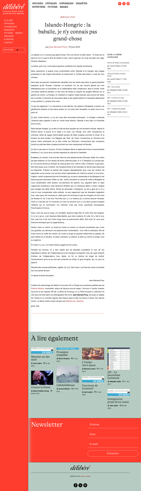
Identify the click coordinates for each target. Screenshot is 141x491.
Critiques (9, 24)
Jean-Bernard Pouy (58, 47)
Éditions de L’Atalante (74, 301)
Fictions (8, 33)
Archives (9, 36)
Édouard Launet (89, 369)
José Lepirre (37, 363)
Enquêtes (9, 30)
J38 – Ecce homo (113, 87)
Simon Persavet (64, 359)
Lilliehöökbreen (66, 385)
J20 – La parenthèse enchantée (114, 375)
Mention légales (86, 476)
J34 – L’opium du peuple (116, 109)
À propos (9, 40)
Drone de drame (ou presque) (118, 63)
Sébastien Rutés (116, 90)
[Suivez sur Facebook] (119, 3)
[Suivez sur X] (124, 3)
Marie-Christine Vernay (41, 391)
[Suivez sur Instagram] (128, 3)
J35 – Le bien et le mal (115, 98)
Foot (73, 17)
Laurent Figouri (115, 66)
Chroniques (10, 27)
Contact (8, 43)
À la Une (8, 21)
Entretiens (38, 7)
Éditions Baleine (37, 289)
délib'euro (64, 17)
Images (19, 33)
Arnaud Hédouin (64, 389)
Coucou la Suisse (40, 387)
